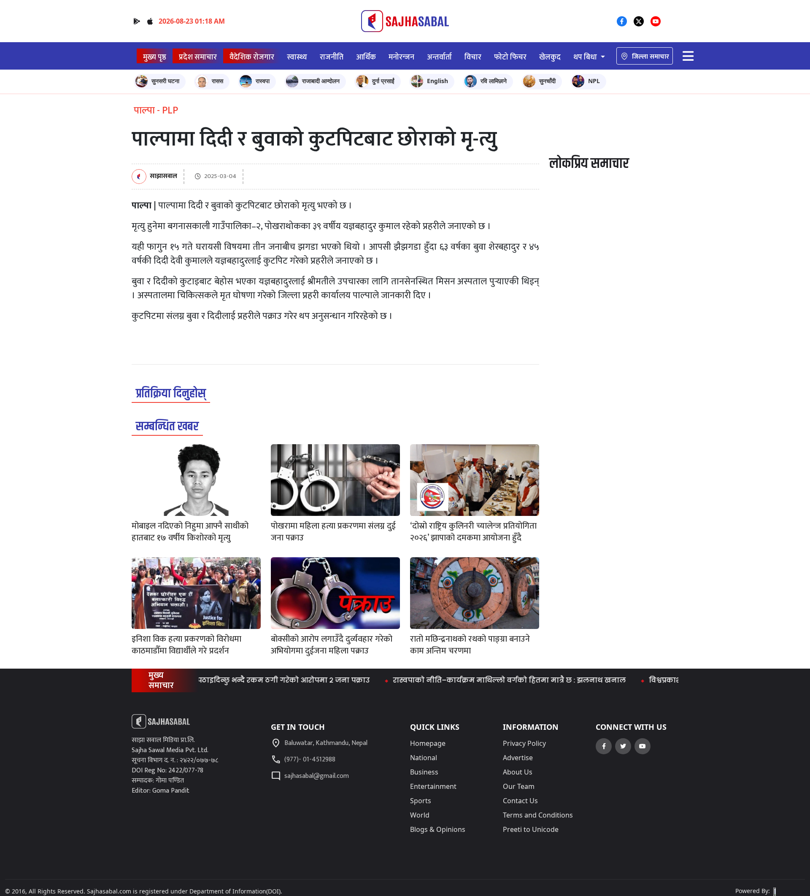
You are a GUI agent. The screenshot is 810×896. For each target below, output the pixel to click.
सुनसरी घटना (165, 81)
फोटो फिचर (510, 57)
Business (424, 772)
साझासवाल (163, 176)
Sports (420, 800)
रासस (217, 81)
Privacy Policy (524, 743)
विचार (472, 57)
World (419, 815)
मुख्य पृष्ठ (154, 57)
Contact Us (520, 800)
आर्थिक (366, 57)
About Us (517, 772)
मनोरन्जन (401, 57)
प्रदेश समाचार (198, 57)
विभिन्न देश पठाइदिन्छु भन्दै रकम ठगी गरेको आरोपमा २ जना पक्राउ (243, 680)
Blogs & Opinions (437, 829)
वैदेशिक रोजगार (252, 57)
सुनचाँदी (547, 81)
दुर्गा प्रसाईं (383, 81)
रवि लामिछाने (494, 81)
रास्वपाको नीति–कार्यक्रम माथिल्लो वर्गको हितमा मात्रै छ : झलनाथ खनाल (488, 680)
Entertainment (433, 786)
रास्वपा (263, 81)
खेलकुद (550, 57)
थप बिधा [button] (586, 57)
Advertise (518, 757)
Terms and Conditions (538, 815)
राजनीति (331, 57)
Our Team (519, 786)
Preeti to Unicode (531, 829)
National (423, 757)
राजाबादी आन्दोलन (321, 81)
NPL (594, 81)
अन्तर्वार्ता (439, 57)
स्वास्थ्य (297, 57)
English (437, 81)
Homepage (428, 743)
